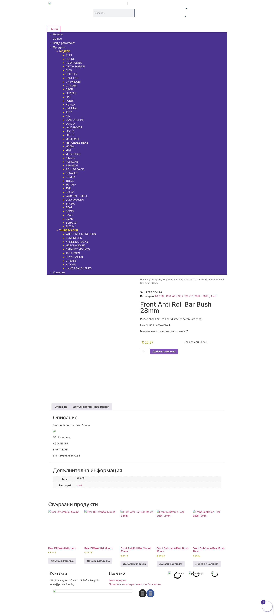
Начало (144, 279)
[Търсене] (134, 13)
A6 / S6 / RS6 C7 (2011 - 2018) (190, 279)
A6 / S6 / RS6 (165, 279)
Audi (153, 279)
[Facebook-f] (150, 593)
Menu (54, 29)
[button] (205, 13)
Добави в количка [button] (62, 560)
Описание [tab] (61, 406)
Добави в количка (164, 351)
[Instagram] (143, 593)
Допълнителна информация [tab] (91, 406)
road (79, 485)
